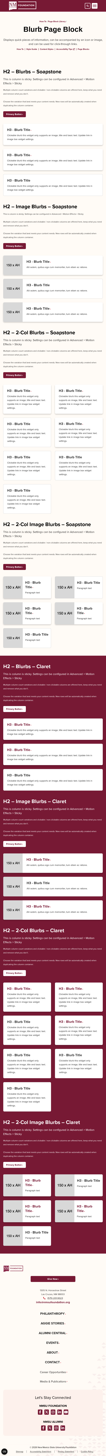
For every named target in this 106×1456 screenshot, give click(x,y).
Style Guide (31, 49)
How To (42, 21)
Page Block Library (57, 21)
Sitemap (19, 1451)
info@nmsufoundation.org (53, 1302)
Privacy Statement (66, 1451)
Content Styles (47, 49)
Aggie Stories (52, 1323)
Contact (52, 1362)
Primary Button (14, 114)
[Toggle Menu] (95, 7)
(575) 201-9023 (55, 1298)
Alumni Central (52, 1333)
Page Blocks (83, 49)
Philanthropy (52, 1313)
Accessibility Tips (65, 49)
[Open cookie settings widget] (4, 1451)
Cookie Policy (87, 1451)
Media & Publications (53, 1381)
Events (52, 1342)
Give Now (52, 1279)
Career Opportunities (53, 1372)
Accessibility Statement (40, 1451)
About (52, 1352)
